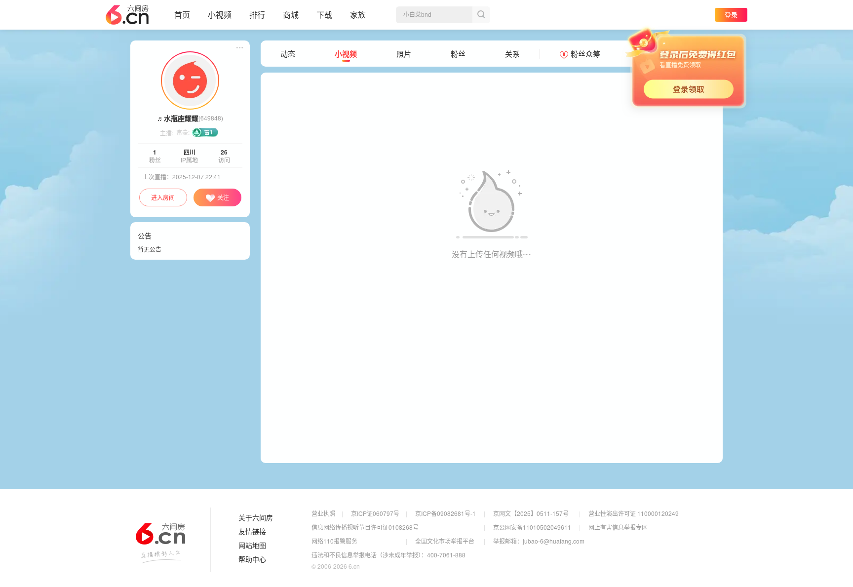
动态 (287, 54)
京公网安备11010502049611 (532, 527)
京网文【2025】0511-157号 (531, 513)
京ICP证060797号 (375, 513)
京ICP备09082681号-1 (445, 513)
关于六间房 (255, 518)
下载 (324, 14)
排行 (257, 14)
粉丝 (458, 54)
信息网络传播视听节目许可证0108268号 (365, 527)
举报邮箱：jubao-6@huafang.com (538, 541)
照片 (403, 54)
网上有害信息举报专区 (618, 527)
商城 (291, 14)
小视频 (220, 14)
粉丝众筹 (585, 54)
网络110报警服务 (334, 541)
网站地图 (252, 545)
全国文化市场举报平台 (444, 541)
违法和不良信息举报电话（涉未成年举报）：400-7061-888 (388, 554)
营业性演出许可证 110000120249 (633, 513)
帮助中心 (252, 559)
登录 (731, 14)
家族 (358, 14)
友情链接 (252, 532)
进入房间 (163, 197)
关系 (512, 54)
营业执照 (323, 513)
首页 (182, 14)
